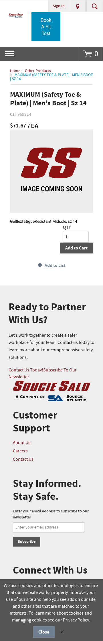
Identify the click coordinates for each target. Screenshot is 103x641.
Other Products (38, 71)
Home (15, 71)
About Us (21, 443)
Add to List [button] (55, 266)
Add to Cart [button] (76, 248)
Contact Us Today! (26, 370)
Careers (20, 451)
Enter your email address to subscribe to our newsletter (51, 514)
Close (43, 632)
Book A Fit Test (46, 26)
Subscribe (26, 541)
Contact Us (23, 459)
